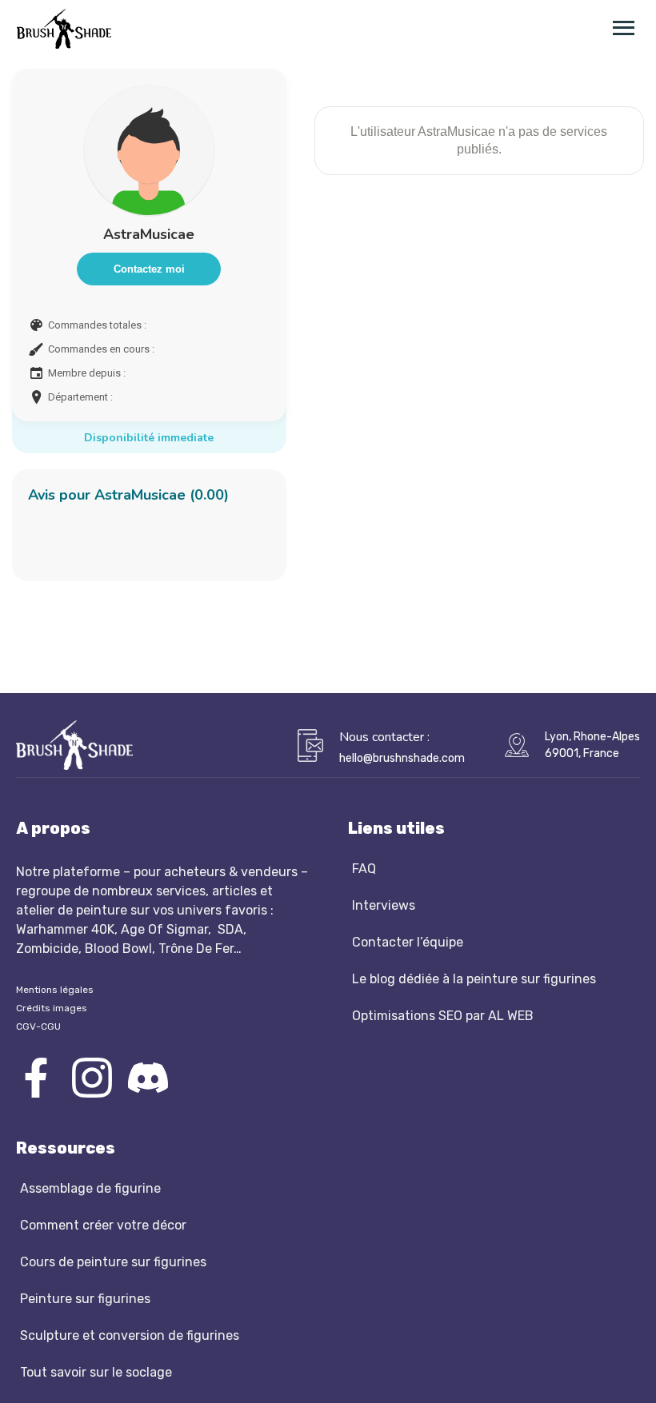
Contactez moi (149, 269)
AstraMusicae (148, 234)
